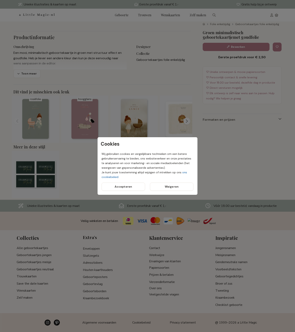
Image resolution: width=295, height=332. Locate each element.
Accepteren (123, 186)
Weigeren (172, 186)
